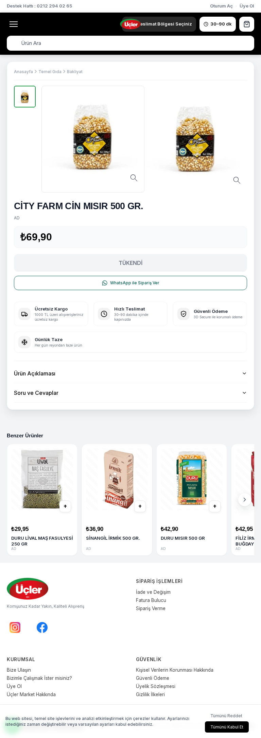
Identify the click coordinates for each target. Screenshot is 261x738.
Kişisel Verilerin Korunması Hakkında (174, 670)
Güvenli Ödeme (152, 678)
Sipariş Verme (151, 608)
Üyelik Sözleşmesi (155, 686)
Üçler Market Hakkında (31, 694)
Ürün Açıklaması (34, 373)
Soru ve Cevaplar (36, 392)
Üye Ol (247, 6)
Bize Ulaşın (19, 670)
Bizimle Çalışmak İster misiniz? (39, 678)
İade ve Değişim (153, 592)
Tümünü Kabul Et (226, 726)
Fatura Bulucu (151, 600)
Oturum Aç (221, 6)
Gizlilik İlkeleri (150, 694)
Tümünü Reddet (226, 715)
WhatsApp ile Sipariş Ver (134, 282)
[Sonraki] (244, 499)
